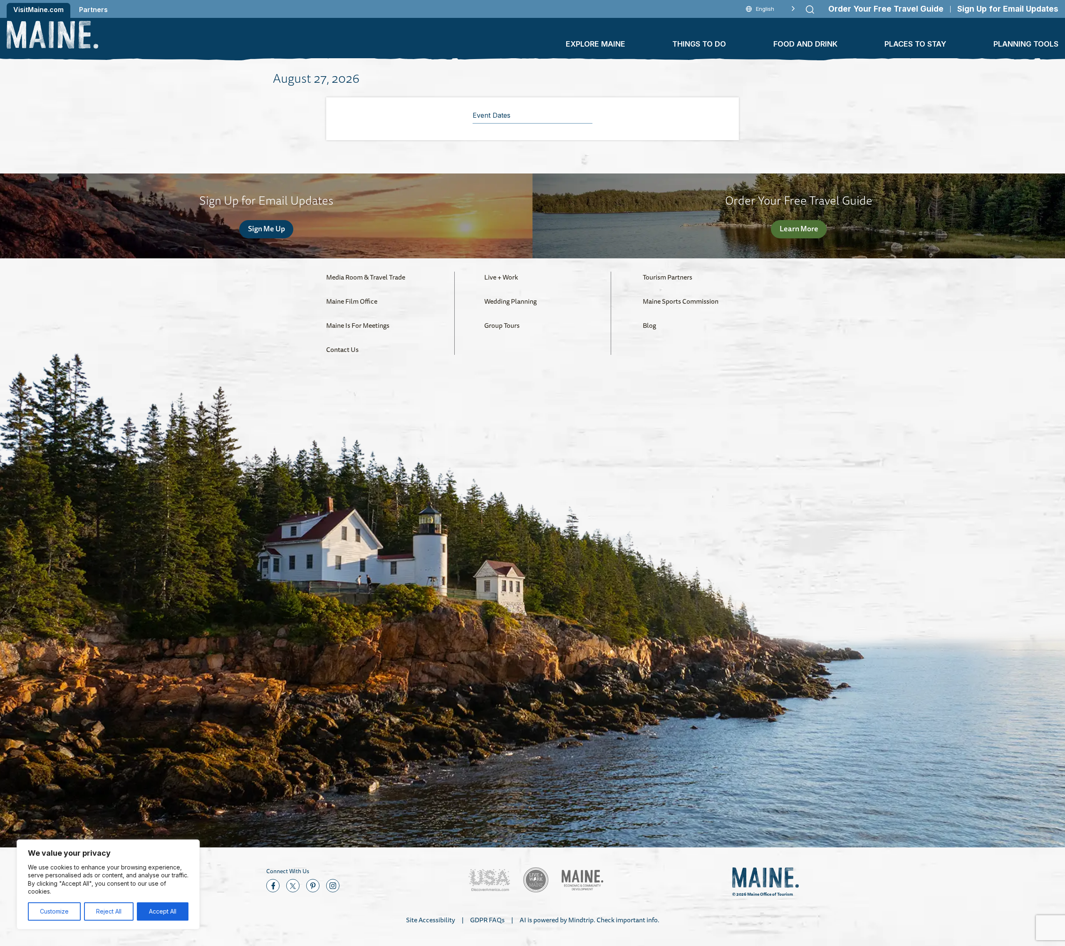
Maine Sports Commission (680, 301)
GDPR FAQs (487, 919)
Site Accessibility (430, 919)
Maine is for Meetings (357, 325)
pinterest (313, 885)
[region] (108, 884)
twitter (293, 885)
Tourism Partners (667, 277)
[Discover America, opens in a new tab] (489, 880)
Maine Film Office (351, 301)
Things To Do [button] (699, 44)
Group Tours (502, 325)
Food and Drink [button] (805, 44)
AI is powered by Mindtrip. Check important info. (589, 919)
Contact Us (342, 349)
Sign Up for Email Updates (1007, 9)
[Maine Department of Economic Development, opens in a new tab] (582, 880)
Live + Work (501, 277)
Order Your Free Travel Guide (886, 9)
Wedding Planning (510, 301)
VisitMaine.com (38, 9)
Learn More (799, 228)
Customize (54, 911)
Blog (649, 325)
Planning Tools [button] (1025, 44)
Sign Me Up (266, 228)
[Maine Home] (52, 35)
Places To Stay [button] (915, 44)
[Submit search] (810, 9)
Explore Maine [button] (595, 44)
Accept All (162, 911)
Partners (93, 9)
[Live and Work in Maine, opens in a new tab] (535, 879)
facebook (273, 885)
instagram (332, 885)
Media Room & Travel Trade (365, 277)
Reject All (108, 911)
